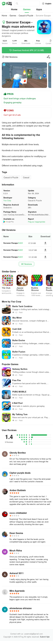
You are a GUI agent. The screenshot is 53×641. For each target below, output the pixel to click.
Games (27, 9)
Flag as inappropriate (36, 221)
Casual (26, 177)
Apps (39, 9)
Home (14, 9)
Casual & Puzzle (26, 15)
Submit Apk (45, 636)
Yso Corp (7, 200)
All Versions (26, 264)
